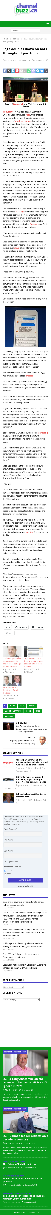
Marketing (43, 432)
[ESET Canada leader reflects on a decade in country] (25, 1120)
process (29, 375)
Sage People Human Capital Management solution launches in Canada (33, 662)
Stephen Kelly (18, 104)
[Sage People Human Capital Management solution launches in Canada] (33, 651)
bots (22, 706)
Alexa (12, 706)
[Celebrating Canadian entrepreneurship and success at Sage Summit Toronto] (12, 651)
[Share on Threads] (46, 71)
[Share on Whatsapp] (29, 71)
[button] (47, 24)
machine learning (23, 121)
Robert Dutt (41, 800)
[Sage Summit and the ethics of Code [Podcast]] (12, 680)
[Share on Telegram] (37, 71)
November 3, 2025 (12, 1202)
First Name (8, 840)
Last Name (8, 850)
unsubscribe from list (25, 886)
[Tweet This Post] (9, 71)
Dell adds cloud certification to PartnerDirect (31, 795)
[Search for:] (25, 30)
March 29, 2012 (25, 800)
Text (9, 873)
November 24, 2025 (13, 1185)
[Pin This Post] (17, 71)
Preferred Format (12, 866)
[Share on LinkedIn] (13, 71)
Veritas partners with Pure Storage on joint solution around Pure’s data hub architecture (32, 762)
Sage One (9, 716)
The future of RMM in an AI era (19, 1164)
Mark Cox (25, 60)
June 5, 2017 (23, 785)
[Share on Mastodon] (33, 71)
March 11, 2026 (11, 1090)
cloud (16, 248)
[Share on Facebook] (5, 71)
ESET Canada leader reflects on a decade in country (25, 1137)
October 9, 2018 (25, 768)
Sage (38, 711)
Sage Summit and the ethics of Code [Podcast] (11, 690)
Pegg (28, 114)
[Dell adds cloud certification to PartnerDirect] (8, 798)
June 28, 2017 (11, 60)
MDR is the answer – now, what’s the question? (23, 1180)
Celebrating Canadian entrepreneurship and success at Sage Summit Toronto (12, 662)
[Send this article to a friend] (21, 71)
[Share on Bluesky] (42, 71)
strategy (20, 211)
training (29, 532)
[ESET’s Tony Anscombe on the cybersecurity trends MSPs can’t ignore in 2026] (25, 1063)
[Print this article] (25, 71)
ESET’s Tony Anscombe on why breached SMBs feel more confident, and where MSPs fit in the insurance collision (24, 932)
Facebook (34, 224)
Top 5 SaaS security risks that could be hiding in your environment (24, 1197)
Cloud (32, 706)
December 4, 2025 (12, 1167)
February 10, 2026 (12, 1143)
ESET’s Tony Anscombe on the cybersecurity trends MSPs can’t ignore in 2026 (25, 1082)
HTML (9, 870)
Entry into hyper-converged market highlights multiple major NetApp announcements (31, 779)
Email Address (10, 829)
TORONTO (8, 111)
